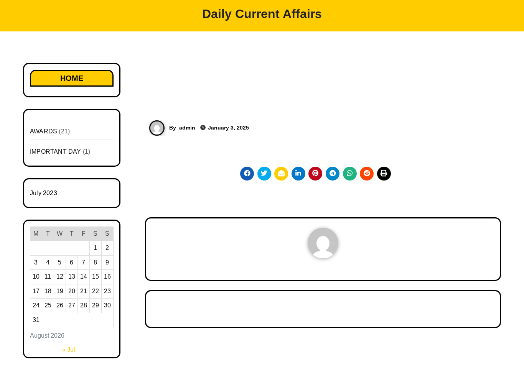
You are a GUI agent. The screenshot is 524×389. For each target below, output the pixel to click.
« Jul (68, 349)
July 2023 (43, 193)
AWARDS (43, 131)
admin (187, 128)
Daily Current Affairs (262, 14)
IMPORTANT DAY (55, 151)
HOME (71, 78)
